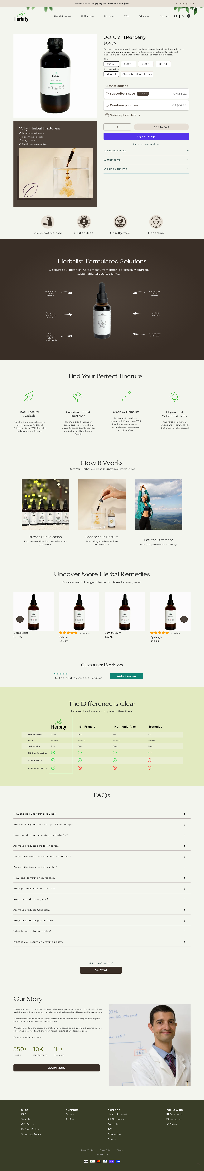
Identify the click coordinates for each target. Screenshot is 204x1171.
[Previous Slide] (20, 619)
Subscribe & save (129, 93)
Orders (70, 1114)
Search (25, 1119)
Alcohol (111, 74)
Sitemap (120, 1150)
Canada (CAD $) (185, 3)
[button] (146, 105)
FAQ (23, 1114)
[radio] (107, 93)
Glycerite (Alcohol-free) (137, 74)
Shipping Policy (31, 1134)
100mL (163, 64)
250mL (111, 64)
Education (144, 16)
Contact (164, 16)
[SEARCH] (175, 16)
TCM (126, 16)
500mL (128, 64)
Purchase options (116, 85)
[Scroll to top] (198, 1164)
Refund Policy (30, 1129)
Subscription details (125, 115)
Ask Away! (101, 970)
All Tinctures (87, 16)
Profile (70, 1119)
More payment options (146, 144)
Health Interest (62, 16)
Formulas (109, 16)
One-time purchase (124, 105)
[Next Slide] (184, 619)
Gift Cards (27, 1124)
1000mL (146, 64)
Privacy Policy (105, 1150)
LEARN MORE (56, 1067)
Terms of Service (87, 1150)
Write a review (126, 676)
